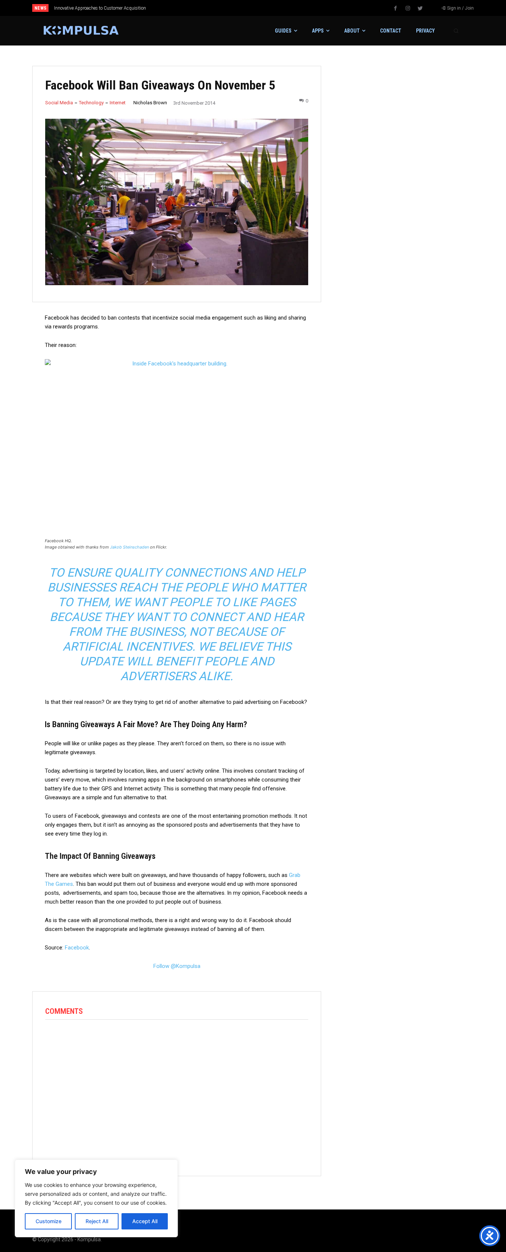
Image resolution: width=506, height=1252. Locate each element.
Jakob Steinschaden (129, 547)
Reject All (97, 1221)
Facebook (77, 947)
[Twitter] (420, 8)
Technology (91, 102)
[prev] (265, 8)
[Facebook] (395, 8)
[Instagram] (408, 8)
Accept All (144, 1221)
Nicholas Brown (150, 102)
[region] (96, 1198)
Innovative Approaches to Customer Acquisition (100, 8)
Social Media (59, 102)
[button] (456, 30)
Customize (48, 1221)
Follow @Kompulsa (176, 966)
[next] (277, 8)
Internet (118, 102)
